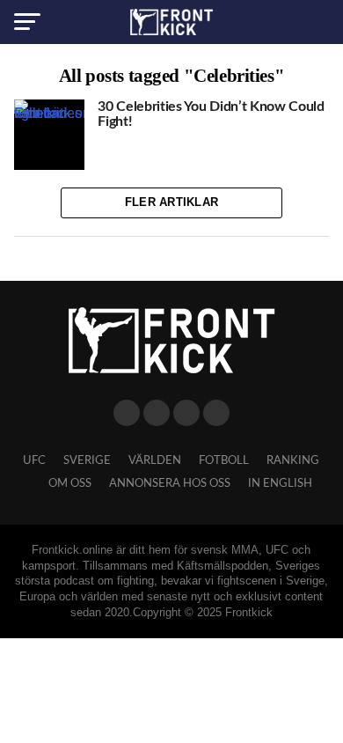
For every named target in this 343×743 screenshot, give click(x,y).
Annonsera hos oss (169, 483)
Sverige (87, 460)
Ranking (292, 460)
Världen (154, 460)
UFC (34, 460)
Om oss (69, 483)
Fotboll (224, 460)
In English (280, 483)
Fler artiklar (171, 202)
